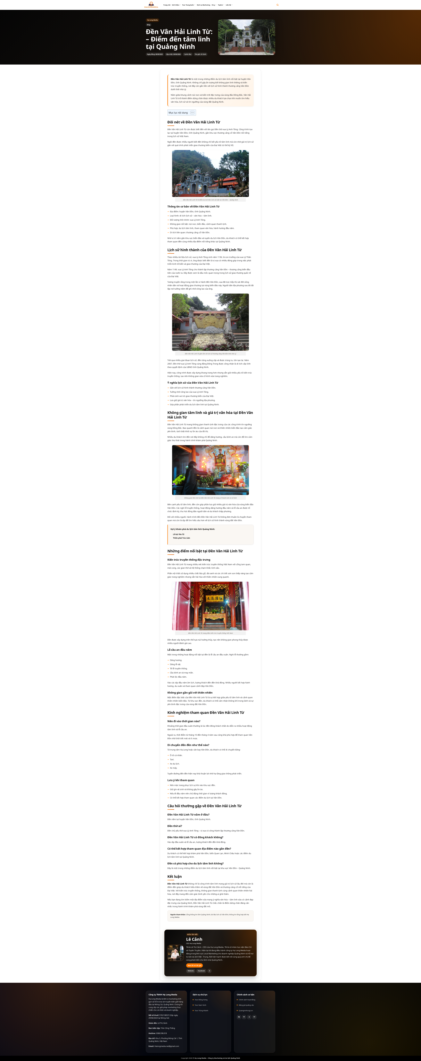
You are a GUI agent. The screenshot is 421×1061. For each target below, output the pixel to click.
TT (244, 1017)
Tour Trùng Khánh (201, 1010)
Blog (213, 5)
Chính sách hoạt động (247, 1000)
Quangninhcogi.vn (246, 1010)
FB (239, 1017)
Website (191, 971)
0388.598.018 (161, 1033)
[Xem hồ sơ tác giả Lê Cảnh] (176, 953)
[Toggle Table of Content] (191, 112)
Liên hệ (228, 5)
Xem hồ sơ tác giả (194, 965)
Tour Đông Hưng (201, 1000)
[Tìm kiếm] (277, 5)
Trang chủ (166, 5)
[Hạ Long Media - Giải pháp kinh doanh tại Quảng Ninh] (151, 5)
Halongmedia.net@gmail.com (166, 1046)
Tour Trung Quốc (188, 5)
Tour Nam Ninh (200, 1005)
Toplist (220, 5)
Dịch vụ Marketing (203, 5)
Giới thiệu (175, 5)
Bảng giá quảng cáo (246, 1005)
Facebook (201, 971)
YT (254, 1017)
